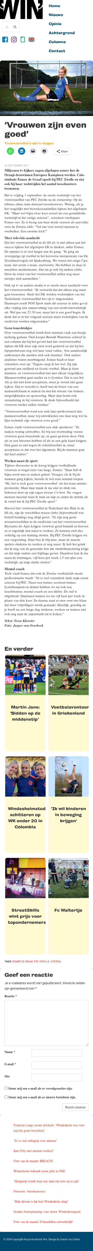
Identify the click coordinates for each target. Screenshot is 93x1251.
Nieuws (56, 15)
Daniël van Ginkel (70, 1239)
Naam (10, 1051)
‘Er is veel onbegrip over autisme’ (35, 1140)
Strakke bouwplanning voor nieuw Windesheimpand (47, 1211)
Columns (57, 42)
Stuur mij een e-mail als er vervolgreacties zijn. (40, 1088)
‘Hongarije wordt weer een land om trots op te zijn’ (46, 1181)
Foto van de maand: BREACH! (33, 1161)
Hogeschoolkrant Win (35, 1239)
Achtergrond (62, 33)
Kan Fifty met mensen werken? (33, 1151)
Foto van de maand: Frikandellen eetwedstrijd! (43, 1221)
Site (7, 1076)
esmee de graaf (22, 961)
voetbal (56, 961)
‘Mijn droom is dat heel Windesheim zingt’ (41, 1201)
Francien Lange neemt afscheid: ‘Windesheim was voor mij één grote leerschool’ (49, 1128)
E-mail (10, 1064)
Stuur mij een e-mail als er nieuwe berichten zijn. (42, 1097)
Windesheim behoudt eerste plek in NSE (39, 1171)
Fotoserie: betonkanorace (29, 1191)
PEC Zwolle (41, 961)
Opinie (55, 24)
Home (54, 6)
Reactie (11, 996)
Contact (57, 51)
